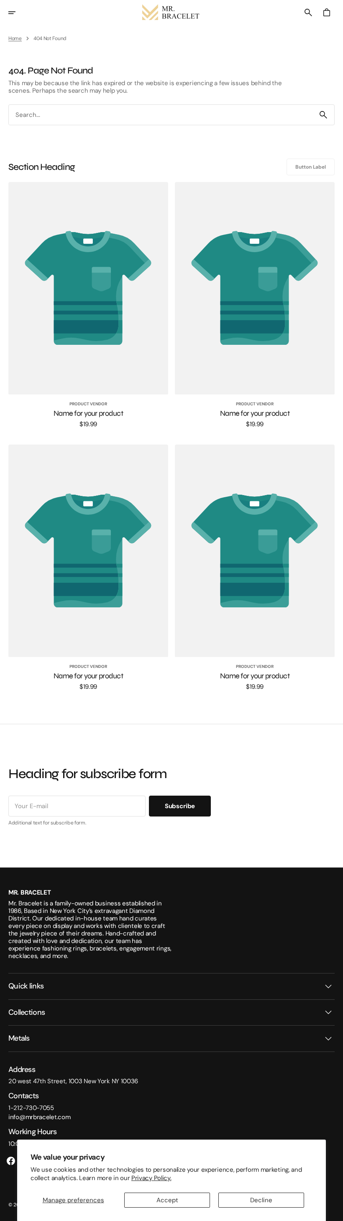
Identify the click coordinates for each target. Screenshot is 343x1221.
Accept (167, 1200)
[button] (17, 12)
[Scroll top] (333, 1211)
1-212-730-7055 (31, 1108)
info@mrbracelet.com (39, 1117)
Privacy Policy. (151, 1178)
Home (15, 38)
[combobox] (160, 115)
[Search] (323, 115)
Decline (261, 1200)
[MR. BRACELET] (171, 12)
